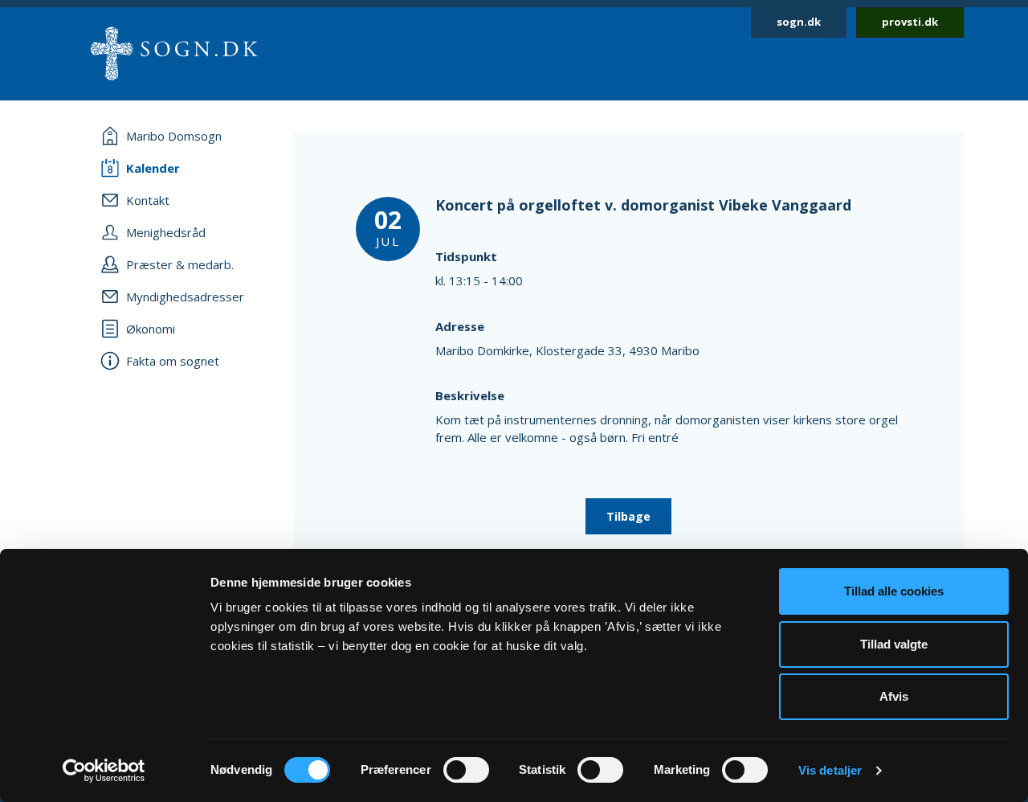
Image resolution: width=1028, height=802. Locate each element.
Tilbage (628, 516)
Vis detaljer (830, 770)
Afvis (893, 696)
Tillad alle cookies (894, 591)
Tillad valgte (894, 644)
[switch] (466, 770)
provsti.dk (910, 21)
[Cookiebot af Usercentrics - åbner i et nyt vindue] (104, 771)
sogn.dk (799, 21)
